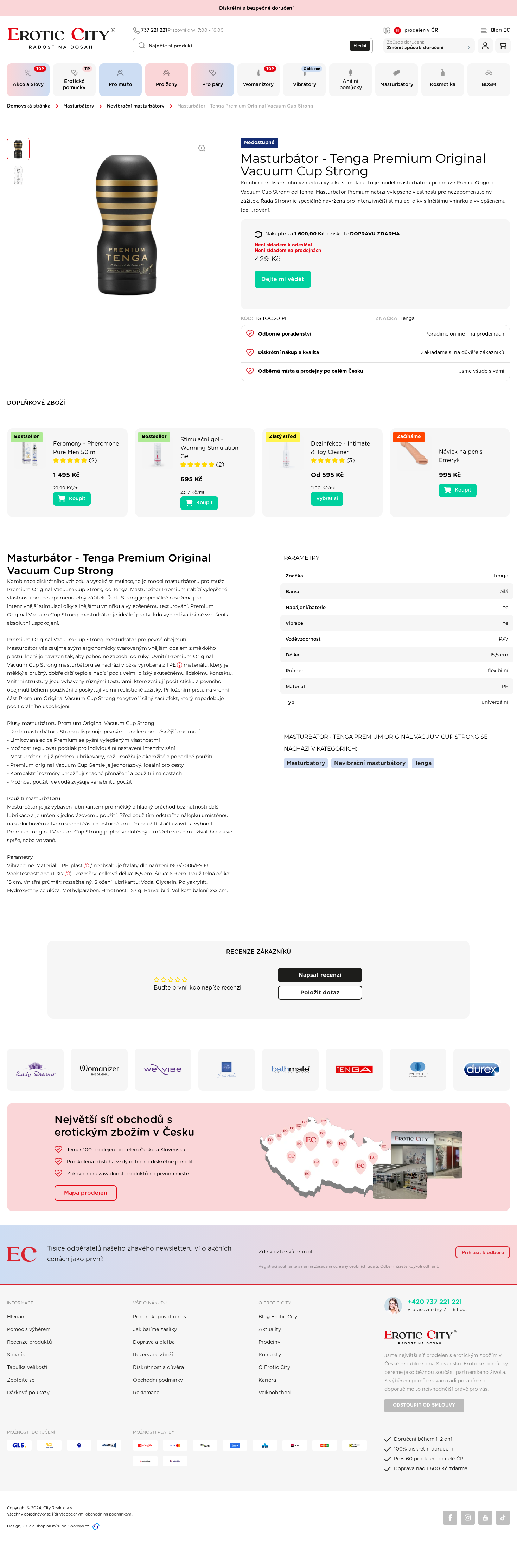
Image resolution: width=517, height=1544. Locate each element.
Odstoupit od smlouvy (424, 1405)
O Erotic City (274, 1367)
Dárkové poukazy (28, 1392)
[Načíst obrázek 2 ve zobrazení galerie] (18, 175)
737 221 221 (182, 30)
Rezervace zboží (153, 1354)
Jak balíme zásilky (155, 1329)
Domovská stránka (29, 106)
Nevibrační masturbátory (136, 106)
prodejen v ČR (417, 30)
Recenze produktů (29, 1342)
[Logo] (65, 38)
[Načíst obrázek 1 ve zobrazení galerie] (18, 149)
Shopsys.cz (78, 1526)
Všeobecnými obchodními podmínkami (95, 1514)
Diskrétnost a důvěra (158, 1367)
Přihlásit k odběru (483, 1252)
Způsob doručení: (415, 44)
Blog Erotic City (277, 1317)
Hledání (16, 1317)
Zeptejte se (20, 1380)
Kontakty (269, 1354)
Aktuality (269, 1329)
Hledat (359, 45)
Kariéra (267, 1380)
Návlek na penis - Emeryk (463, 456)
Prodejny (269, 1342)
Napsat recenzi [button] (320, 975)
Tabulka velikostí (27, 1367)
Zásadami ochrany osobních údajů (346, 1267)
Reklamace (146, 1392)
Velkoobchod (274, 1392)
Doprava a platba (154, 1342)
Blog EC (500, 30)
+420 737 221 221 (434, 1302)
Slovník (16, 1354)
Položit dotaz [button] (319, 992)
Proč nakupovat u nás (159, 1317)
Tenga (423, 763)
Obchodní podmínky (158, 1380)
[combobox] (253, 45)
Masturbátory (78, 106)
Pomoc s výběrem (28, 1329)
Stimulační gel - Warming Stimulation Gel (209, 448)
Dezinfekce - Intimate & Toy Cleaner (340, 448)
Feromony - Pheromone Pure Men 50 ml (86, 448)
